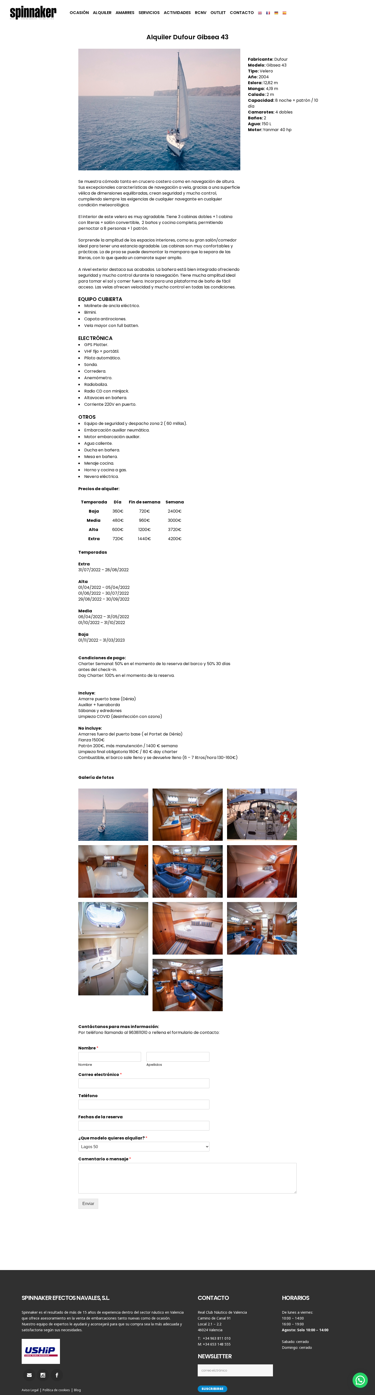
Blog (77, 1390)
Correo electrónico (100, 1074)
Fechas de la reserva (100, 1117)
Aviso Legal (30, 1390)
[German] (276, 13)
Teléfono (88, 1096)
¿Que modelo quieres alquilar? (112, 1138)
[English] (260, 13)
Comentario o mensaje (104, 1159)
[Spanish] (284, 13)
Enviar (88, 1203)
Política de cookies (56, 1390)
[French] (268, 13)
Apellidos (154, 1065)
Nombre (88, 1048)
